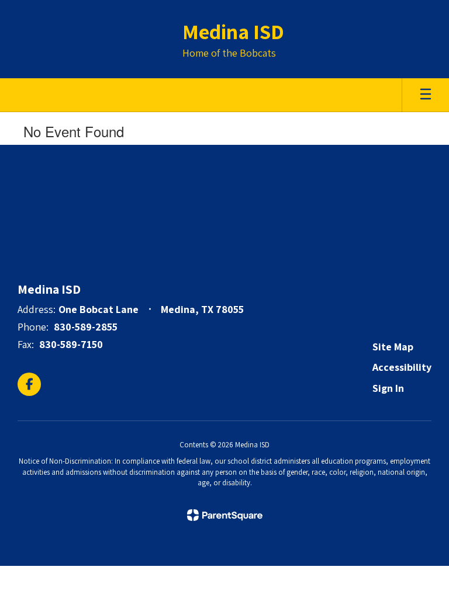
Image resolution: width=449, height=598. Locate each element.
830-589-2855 (86, 326)
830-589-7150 (71, 344)
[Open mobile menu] (425, 95)
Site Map (392, 346)
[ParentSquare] (224, 515)
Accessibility (401, 367)
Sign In (388, 388)
